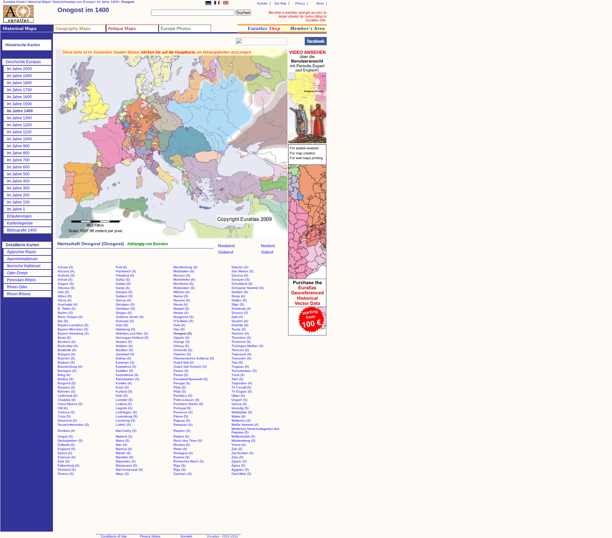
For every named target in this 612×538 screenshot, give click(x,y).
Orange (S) (181, 341)
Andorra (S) (66, 275)
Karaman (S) (125, 362)
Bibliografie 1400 (22, 230)
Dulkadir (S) (66, 444)
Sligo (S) (237, 304)
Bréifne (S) (65, 379)
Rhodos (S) (181, 444)
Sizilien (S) (239, 300)
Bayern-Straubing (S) (73, 333)
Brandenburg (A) (70, 366)
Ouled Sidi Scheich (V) (190, 366)
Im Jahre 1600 (19, 97)
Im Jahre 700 (18, 160)
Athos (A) (64, 300)
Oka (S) (179, 329)
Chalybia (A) (67, 400)
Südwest (225, 252)
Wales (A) (238, 416)
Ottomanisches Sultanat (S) (193, 358)
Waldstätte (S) (241, 412)
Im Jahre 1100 (19, 132)
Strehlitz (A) (239, 325)
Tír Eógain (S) (241, 391)
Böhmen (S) (66, 391)
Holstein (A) (124, 346)
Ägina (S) (238, 465)
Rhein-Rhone (19, 294)
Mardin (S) (123, 453)
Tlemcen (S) (240, 350)
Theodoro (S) (241, 337)
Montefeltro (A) (184, 279)
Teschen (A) (240, 333)
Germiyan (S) (125, 308)
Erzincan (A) (67, 457)
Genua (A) (123, 300)
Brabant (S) (66, 362)
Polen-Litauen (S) (186, 400)
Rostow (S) (181, 457)
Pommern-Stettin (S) (188, 404)
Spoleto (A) (239, 321)
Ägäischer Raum (21, 252)
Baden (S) (65, 312)
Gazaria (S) (124, 292)
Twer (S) (237, 379)
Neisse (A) (180, 312)
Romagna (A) (183, 453)
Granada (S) (125, 321)
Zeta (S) (237, 457)
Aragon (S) (66, 283)
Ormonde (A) (182, 350)
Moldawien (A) (183, 271)
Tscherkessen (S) (244, 370)
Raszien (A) (181, 430)
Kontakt (262, 3)
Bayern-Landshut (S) (73, 325)
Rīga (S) (179, 465)
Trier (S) (237, 362)
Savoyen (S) (240, 279)
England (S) (66, 449)
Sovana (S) (239, 312)
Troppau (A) (240, 366)
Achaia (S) (65, 267)
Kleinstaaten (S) (127, 379)
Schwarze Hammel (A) (247, 288)
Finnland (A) (67, 469)
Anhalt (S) (65, 279)
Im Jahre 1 (16, 209)
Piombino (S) (182, 395)
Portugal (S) (182, 408)
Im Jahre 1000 (19, 139)
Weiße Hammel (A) (245, 424)
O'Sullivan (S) (183, 321)
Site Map (280, 3)
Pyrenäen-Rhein (21, 280)
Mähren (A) (181, 292)
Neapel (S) (181, 308)
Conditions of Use (114, 536)
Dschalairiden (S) (70, 440)
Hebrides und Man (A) (132, 333)
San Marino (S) (242, 271)
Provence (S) (183, 412)
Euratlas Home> (15, 2)
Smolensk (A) (241, 308)
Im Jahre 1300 (19, 118)
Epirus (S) (65, 453)
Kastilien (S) (124, 370)
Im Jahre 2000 (19, 69)
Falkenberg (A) (68, 465)
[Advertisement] (131, 43)
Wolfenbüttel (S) (243, 436)
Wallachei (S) (241, 420)
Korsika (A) (124, 383)
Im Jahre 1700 (19, 90)
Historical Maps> (40, 2)
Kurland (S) (124, 391)
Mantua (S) (124, 449)
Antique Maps (122, 28)
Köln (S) (121, 395)
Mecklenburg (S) (185, 267)
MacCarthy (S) (126, 430)
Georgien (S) (125, 304)
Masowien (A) (125, 461)
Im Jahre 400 (18, 181)
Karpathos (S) (126, 366)
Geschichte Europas (23, 62)
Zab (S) (236, 449)
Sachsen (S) (182, 473)
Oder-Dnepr (17, 273)
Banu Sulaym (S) (70, 317)
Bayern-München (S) (73, 329)
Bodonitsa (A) (68, 346)
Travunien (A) (241, 358)
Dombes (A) (66, 430)
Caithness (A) (67, 395)
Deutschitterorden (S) (73, 424)
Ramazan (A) (183, 424)
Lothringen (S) (126, 412)
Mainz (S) (122, 440)
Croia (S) (64, 416)
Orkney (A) (181, 346)
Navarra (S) (181, 300)
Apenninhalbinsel (22, 259)
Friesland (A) (125, 275)
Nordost (268, 246)
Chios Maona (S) (70, 404)
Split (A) (237, 317)
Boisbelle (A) (67, 350)
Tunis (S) (237, 375)
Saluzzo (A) (239, 267)
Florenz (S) (66, 473)
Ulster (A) (238, 395)
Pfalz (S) (179, 387)
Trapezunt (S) (241, 354)
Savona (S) (239, 275)
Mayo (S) (122, 473)
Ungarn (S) (239, 400)
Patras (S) (180, 375)
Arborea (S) (66, 288)
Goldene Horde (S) (129, 317)
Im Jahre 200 (18, 195)
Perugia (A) (181, 383)
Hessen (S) (124, 341)
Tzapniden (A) (241, 383)
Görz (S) (122, 325)
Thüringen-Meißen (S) (247, 346)
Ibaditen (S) (124, 350)
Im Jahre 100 (18, 202)
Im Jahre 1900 (19, 76)
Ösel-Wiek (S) (241, 473)
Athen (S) (65, 296)
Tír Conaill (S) (241, 387)
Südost (267, 252)
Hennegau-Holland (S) (132, 337)
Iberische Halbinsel (23, 266)
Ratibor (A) (181, 436)
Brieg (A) (64, 375)
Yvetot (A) (238, 444)
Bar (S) (63, 321)
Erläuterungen (19, 216)
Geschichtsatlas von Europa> (74, 2)
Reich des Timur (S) (187, 440)
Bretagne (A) (67, 370)
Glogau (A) (124, 312)
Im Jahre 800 (18, 153)
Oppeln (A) (181, 337)
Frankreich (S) (126, 271)
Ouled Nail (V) (183, 362)
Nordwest (226, 246)
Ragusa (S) (181, 420)
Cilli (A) (63, 408)
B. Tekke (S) (67, 308)
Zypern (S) (239, 461)
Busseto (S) (66, 387)
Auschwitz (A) (67, 304)
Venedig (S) (240, 408)
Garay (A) (123, 288)
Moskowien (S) (184, 288)
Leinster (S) (124, 400)
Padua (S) (180, 370)
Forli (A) (121, 267)
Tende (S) (238, 329)
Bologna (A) (66, 354)
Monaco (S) (181, 275)
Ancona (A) (66, 271)
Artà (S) (63, 292)
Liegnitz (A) (124, 408)
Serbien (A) (239, 292)
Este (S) (63, 461)
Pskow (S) (180, 416)
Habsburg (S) (125, 329)
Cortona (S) (66, 412)
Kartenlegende (20, 223)
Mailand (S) (124, 436)
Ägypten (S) (240, 469)
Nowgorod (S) (183, 317)
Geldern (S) (124, 296)
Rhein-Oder (17, 287)
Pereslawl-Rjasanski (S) (190, 379)
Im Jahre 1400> (108, 2)
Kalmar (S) (123, 358)
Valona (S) (239, 404)
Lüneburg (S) (125, 420)
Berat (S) (64, 337)
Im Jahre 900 (18, 146)
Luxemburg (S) (126, 416)
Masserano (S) (126, 465)
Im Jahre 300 (18, 188)
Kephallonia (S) (127, 375)
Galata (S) (123, 283)
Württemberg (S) (243, 440)
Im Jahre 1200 (19, 125)
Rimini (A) (180, 449)
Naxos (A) (180, 304)
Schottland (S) (241, 283)
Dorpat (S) (65, 436)
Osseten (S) (182, 354)
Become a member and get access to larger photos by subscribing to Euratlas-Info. (297, 16)
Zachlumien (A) (242, 453)
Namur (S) (180, 296)
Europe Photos (176, 28)
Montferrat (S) (183, 283)
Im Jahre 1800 (19, 83)
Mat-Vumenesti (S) (129, 469)
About (320, 3)
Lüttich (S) (123, 424)
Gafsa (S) (123, 279)
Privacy (300, 3)
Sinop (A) (238, 296)
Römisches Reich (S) (188, 461)
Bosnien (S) (66, 358)
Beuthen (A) (67, 341)
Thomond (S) (241, 341)
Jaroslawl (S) (125, 354)
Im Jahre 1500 (19, 104)
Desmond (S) (67, 420)
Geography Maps (73, 28)
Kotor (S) (122, 387)
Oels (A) (179, 325)
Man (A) (121, 444)
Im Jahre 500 (18, 174)
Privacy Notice (150, 536)
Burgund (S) (67, 383)
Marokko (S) (124, 457)
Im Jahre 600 (18, 167)
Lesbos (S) (124, 404)
